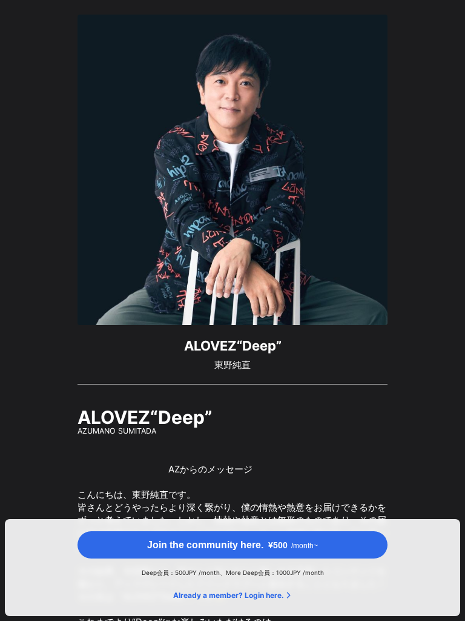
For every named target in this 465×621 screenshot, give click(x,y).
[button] (233, 545)
